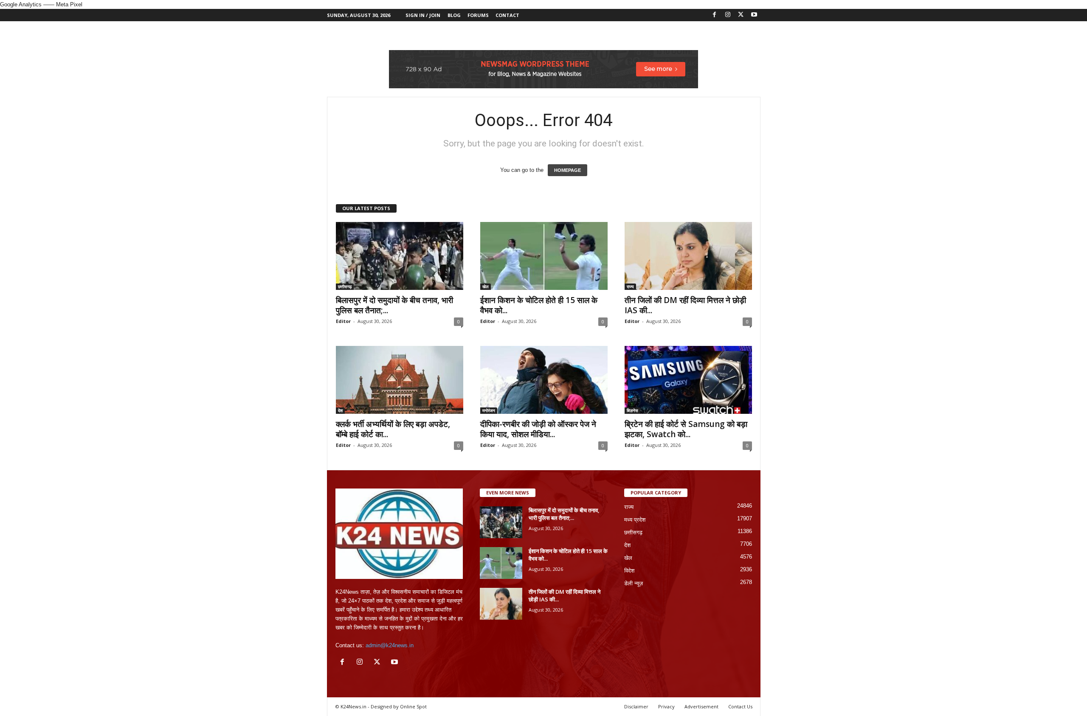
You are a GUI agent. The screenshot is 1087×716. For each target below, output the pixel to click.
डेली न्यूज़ (633, 583)
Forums (478, 15)
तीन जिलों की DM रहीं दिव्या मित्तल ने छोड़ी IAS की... (685, 305)
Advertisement (701, 706)
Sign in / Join (423, 15)
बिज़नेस (632, 410)
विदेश (629, 570)
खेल (485, 286)
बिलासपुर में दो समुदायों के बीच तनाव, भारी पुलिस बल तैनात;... (394, 305)
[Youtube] (754, 15)
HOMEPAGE (567, 170)
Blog (454, 15)
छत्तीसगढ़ (345, 286)
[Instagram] (728, 15)
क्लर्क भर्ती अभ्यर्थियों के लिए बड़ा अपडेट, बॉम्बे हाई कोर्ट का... (393, 429)
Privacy (666, 706)
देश (340, 410)
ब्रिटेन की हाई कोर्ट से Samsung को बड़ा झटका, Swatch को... (686, 429)
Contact (507, 15)
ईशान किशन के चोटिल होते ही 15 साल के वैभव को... (538, 305)
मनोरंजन (488, 410)
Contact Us (740, 706)
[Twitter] (741, 15)
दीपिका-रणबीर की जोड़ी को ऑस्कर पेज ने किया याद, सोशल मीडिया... (538, 429)
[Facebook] (715, 15)
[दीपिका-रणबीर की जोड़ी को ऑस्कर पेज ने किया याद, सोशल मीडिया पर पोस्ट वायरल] (544, 380)
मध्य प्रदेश (634, 520)
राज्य (630, 286)
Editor (343, 321)
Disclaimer (636, 706)
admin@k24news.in (390, 645)
